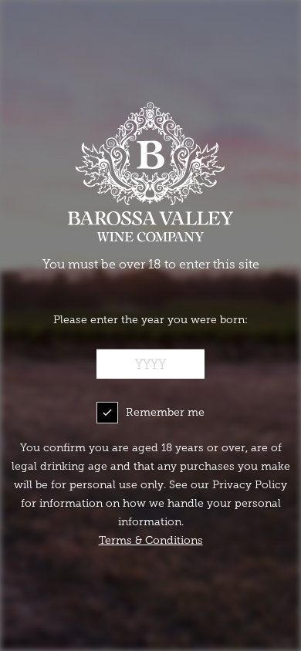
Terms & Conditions (151, 540)
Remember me (165, 412)
